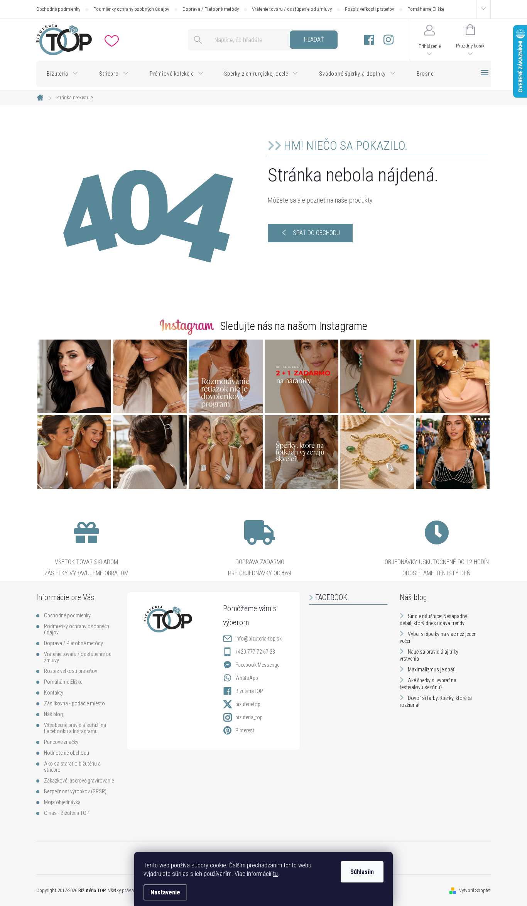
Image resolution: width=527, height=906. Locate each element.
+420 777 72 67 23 (255, 652)
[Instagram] (388, 40)
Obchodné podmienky (58, 9)
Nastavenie (165, 892)
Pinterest (244, 730)
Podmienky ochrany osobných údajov (131, 9)
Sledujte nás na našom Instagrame (293, 326)
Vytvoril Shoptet (475, 890)
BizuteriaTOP (249, 691)
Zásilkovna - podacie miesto (74, 703)
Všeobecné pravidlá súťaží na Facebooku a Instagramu (75, 728)
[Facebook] (369, 40)
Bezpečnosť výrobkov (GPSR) (75, 791)
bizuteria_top (249, 717)
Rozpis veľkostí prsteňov (369, 9)
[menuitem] (62, 74)
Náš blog (53, 714)
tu (275, 873)
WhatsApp (246, 678)
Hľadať (314, 39)
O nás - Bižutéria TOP (67, 813)
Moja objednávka (62, 802)
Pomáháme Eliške (425, 9)
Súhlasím (362, 872)
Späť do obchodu (316, 233)
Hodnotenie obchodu (66, 753)
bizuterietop (247, 704)
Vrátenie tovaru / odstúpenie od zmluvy (292, 9)
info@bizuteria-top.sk (258, 639)
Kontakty (53, 693)
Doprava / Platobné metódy (210, 9)
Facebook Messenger (258, 665)
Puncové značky (61, 742)
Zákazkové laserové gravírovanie (79, 781)
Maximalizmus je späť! (432, 669)
